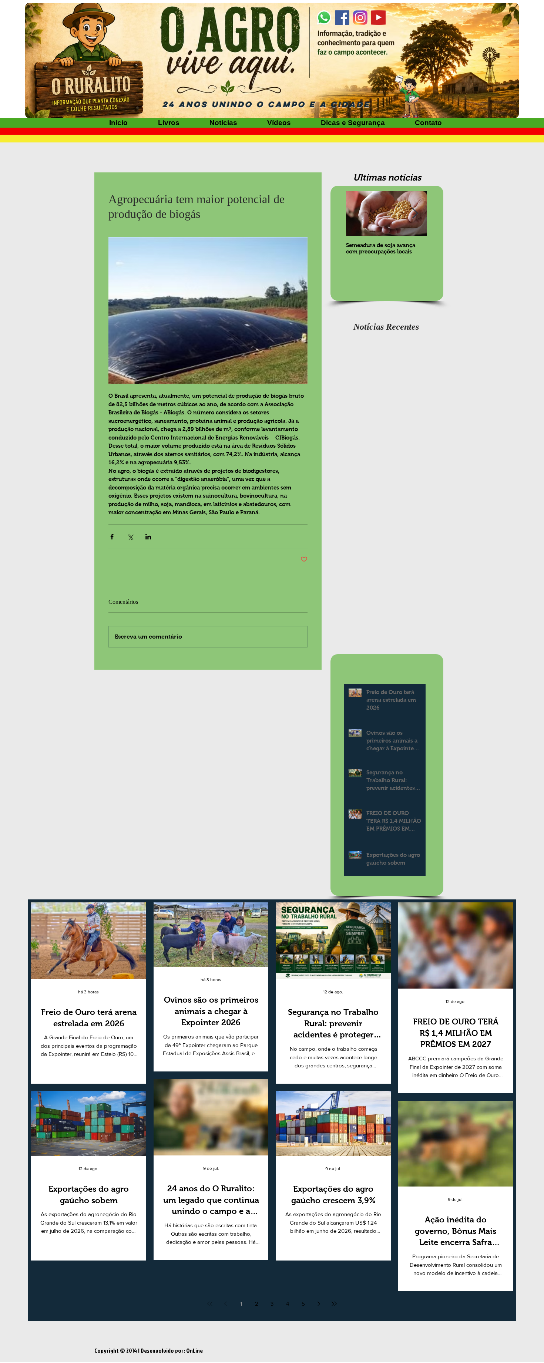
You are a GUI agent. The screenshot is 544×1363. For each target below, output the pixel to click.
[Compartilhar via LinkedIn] (148, 536)
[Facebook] (342, 17)
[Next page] (318, 1303)
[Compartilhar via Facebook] (111, 536)
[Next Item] (415, 213)
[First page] (209, 1303)
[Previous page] (225, 1303)
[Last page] (334, 1303)
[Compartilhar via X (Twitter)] (130, 536)
